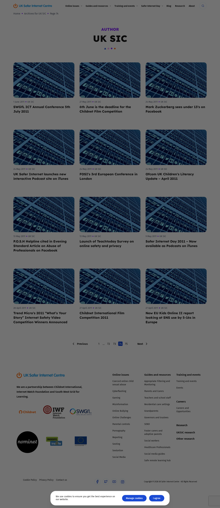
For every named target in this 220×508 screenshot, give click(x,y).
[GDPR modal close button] (148, 214)
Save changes (140, 292)
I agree (156, 498)
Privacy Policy (77, 290)
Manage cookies (134, 498)
